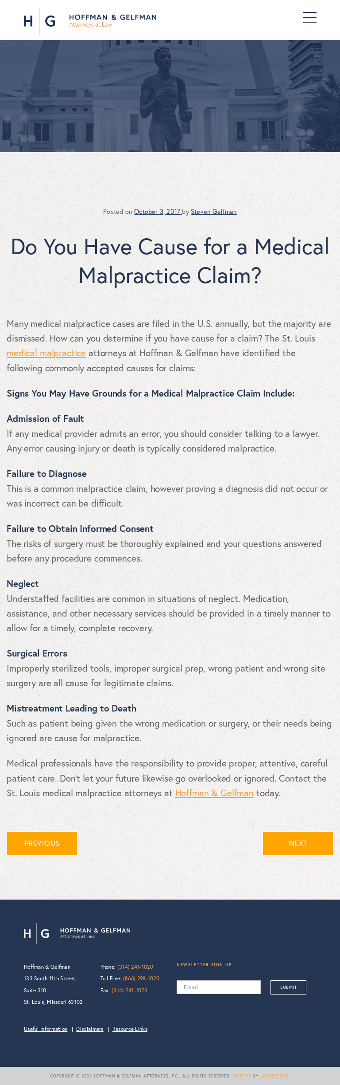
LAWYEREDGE (274, 1075)
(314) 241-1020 (135, 966)
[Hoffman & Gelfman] (90, 21)
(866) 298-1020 (141, 978)
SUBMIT (288, 987)
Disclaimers (89, 1029)
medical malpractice (46, 352)
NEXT (298, 843)
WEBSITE (242, 1075)
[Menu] (310, 17)
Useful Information (45, 1029)
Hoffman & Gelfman (214, 792)
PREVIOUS (42, 843)
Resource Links (129, 1029)
